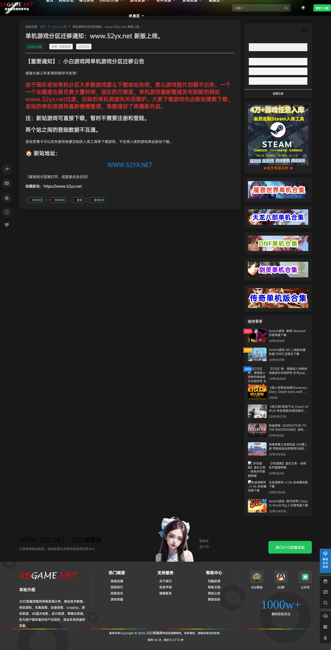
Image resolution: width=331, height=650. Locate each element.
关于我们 (165, 581)
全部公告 (278, 93)
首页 (43, 27)
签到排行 (117, 587)
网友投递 (65, 46)
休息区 (134, 15)
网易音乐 (117, 593)
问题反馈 (214, 581)
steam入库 (59, 27)
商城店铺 (117, 581)
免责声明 (165, 587)
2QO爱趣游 (154, 633)
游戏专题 (117, 599)
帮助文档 (214, 587)
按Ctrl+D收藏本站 (290, 547)
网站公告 (214, 593)
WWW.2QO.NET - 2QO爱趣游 (60, 539)
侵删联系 (165, 593)
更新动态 (214, 599)
